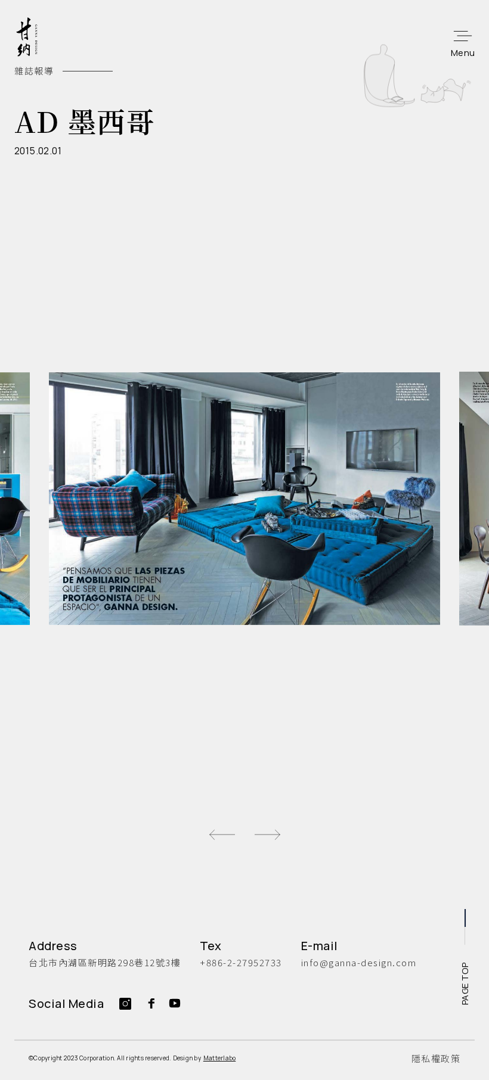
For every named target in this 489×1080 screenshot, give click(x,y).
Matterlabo (219, 1058)
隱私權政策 (436, 1058)
